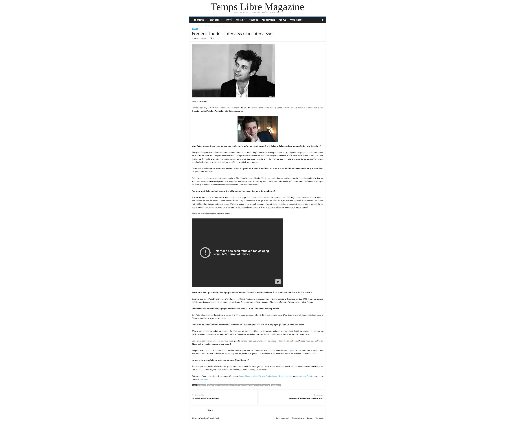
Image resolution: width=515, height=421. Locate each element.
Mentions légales (298, 418)
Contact (309, 418)
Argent (239, 20)
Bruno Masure (245, 376)
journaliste (276, 385)
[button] (322, 20)
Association (268, 20)
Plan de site (319, 418)
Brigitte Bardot (272, 376)
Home (194, 26)
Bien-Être (214, 20)
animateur (201, 385)
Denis (196, 38)
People (282, 20)
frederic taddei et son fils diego (250, 385)
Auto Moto (296, 20)
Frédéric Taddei (213, 385)
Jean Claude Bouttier (304, 376)
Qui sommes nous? (282, 418)
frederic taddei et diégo (228, 385)
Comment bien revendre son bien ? (305, 398)
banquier (290, 350)
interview (266, 385)
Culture (253, 20)
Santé (229, 20)
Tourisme (199, 20)
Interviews (204, 379)
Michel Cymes (259, 376)
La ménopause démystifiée (205, 398)
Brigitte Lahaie (285, 376)
